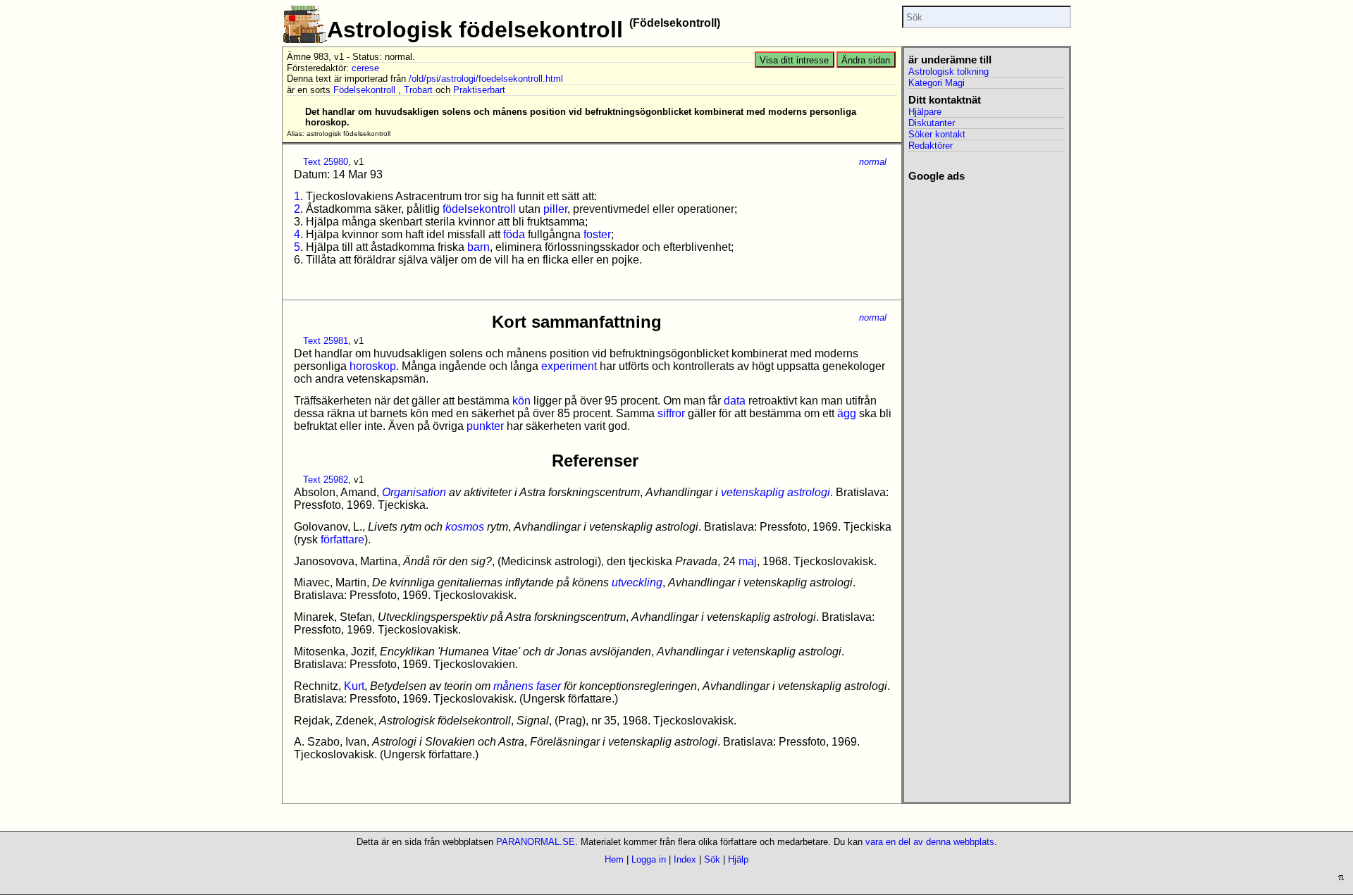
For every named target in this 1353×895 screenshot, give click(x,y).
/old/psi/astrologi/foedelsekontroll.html (486, 78)
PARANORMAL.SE (535, 842)
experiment (569, 366)
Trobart (418, 90)
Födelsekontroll (364, 90)
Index (685, 859)
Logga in (648, 859)
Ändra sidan (865, 60)
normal (872, 161)
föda (514, 234)
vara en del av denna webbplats (929, 842)
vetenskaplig (752, 492)
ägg (846, 413)
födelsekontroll (479, 209)
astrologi (808, 492)
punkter (485, 426)
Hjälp (738, 859)
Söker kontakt (936, 134)
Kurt (354, 686)
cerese (365, 68)
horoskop (373, 366)
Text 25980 (325, 161)
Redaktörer (930, 145)
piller (555, 209)
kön (521, 401)
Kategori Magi (936, 83)
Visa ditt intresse (794, 60)
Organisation (414, 492)
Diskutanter (931, 123)
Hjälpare (924, 111)
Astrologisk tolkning (948, 71)
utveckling (637, 582)
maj (748, 561)
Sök (712, 859)
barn (478, 247)
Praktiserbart (479, 90)
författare (342, 539)
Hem (614, 859)
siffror (671, 413)
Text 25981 (325, 340)
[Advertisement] (986, 394)
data (735, 401)
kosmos (464, 527)
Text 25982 (325, 479)
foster (597, 234)
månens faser (527, 686)
